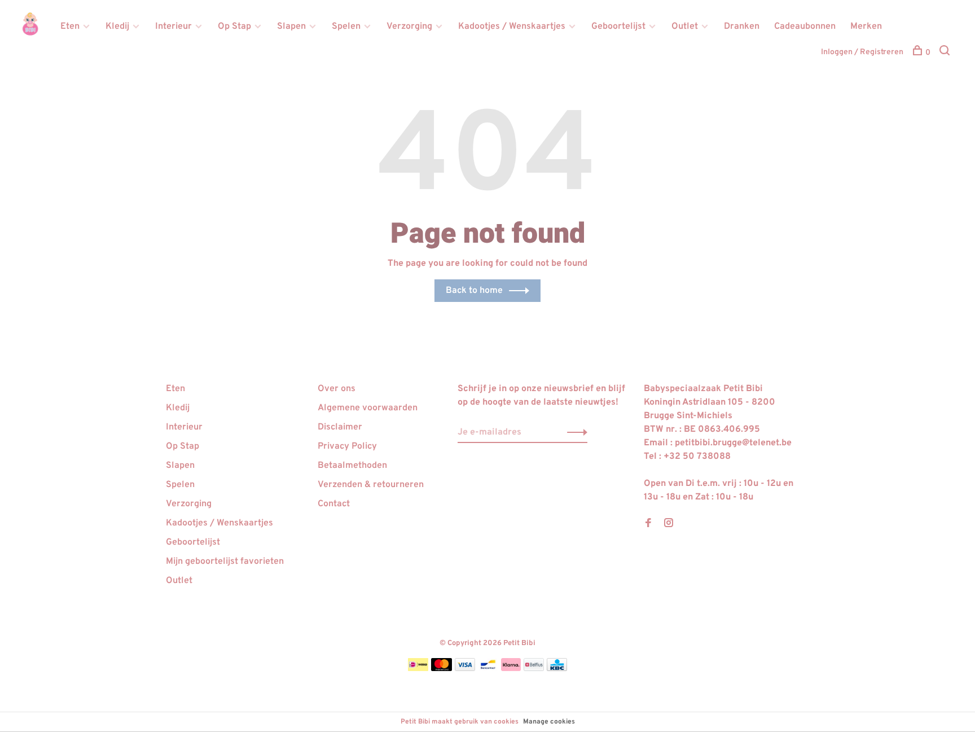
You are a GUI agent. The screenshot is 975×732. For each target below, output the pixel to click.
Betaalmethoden (352, 465)
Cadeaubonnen (805, 26)
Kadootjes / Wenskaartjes (511, 26)
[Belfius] (534, 668)
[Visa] (465, 668)
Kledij (117, 26)
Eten (70, 26)
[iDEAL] (418, 668)
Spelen (346, 26)
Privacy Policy (347, 446)
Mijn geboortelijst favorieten (225, 561)
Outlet (684, 26)
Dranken (741, 26)
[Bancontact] (488, 668)
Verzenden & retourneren (371, 484)
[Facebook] (648, 524)
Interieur (173, 26)
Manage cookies (549, 721)
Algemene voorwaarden (368, 408)
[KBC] (557, 668)
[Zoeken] (945, 53)
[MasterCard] (441, 668)
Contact (334, 504)
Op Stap (234, 26)
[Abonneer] (574, 432)
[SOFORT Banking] (511, 668)
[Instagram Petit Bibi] (668, 524)
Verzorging (409, 26)
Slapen (291, 26)
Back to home (474, 290)
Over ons (336, 389)
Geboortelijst (618, 26)
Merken (866, 26)
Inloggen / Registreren (862, 52)
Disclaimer (340, 427)
